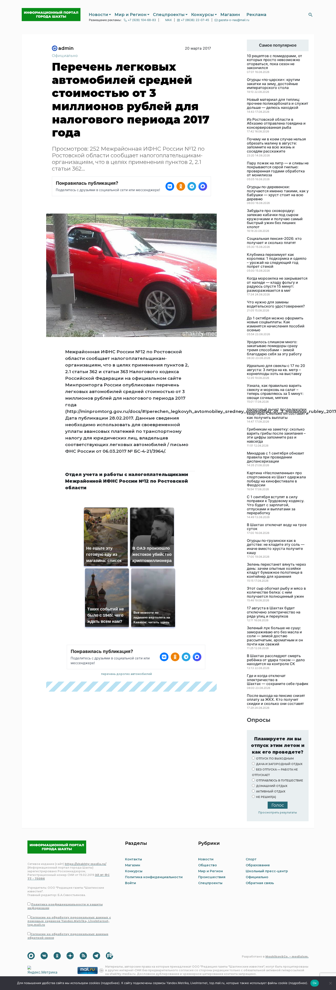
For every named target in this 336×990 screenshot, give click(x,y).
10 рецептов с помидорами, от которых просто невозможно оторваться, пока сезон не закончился (274, 62)
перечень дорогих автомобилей (126, 674)
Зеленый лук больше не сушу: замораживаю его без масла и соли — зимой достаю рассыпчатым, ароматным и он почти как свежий (275, 636)
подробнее (110, 983)
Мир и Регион (131, 14)
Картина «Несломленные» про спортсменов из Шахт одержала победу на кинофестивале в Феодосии (276, 479)
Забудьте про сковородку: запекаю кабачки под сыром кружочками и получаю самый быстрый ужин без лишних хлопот (275, 219)
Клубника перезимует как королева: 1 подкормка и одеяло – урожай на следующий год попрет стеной (277, 261)
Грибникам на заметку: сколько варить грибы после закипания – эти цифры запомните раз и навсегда (276, 435)
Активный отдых (270, 791)
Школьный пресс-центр (267, 871)
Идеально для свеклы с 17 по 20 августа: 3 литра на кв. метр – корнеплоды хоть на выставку (276, 370)
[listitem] (169, 186)
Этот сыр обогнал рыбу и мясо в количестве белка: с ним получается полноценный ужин (276, 592)
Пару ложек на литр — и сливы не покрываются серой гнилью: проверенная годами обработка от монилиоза (278, 169)
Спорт (251, 859)
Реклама (256, 14)
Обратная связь (260, 883)
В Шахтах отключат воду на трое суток (277, 527)
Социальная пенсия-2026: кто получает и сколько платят (274, 241)
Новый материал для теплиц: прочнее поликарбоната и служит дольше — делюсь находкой (277, 104)
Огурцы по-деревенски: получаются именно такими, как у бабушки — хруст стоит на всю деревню (278, 193)
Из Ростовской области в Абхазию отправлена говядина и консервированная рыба (276, 124)
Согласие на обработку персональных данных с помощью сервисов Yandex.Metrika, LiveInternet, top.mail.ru (69, 921)
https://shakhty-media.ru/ (85, 864)
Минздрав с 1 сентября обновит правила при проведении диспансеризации (275, 457)
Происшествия (211, 877)
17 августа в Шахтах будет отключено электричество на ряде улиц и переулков (273, 612)
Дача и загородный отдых (279, 764)
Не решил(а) (266, 797)
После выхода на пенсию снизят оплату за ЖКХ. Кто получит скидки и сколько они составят (276, 700)
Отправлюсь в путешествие (279, 780)
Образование (258, 865)
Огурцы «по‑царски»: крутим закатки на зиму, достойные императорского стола (273, 84)
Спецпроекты (169, 14)
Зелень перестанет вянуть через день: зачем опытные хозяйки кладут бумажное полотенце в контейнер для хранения (276, 570)
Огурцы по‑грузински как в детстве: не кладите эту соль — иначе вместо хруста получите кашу (275, 547)
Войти (130, 883)
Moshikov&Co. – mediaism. (287, 956)
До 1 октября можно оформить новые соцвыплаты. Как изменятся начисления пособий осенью (275, 324)
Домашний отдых (271, 786)
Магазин (230, 14)
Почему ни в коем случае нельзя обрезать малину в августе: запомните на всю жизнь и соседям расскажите (276, 145)
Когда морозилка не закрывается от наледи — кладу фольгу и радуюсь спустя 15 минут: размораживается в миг (277, 284)
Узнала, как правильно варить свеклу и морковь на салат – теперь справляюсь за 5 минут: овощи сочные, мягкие (275, 392)
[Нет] (330, 983)
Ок (315, 983)
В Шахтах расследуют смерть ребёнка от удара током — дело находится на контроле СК (276, 660)
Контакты (133, 859)
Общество (207, 865)
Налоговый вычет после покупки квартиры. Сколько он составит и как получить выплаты (277, 413)
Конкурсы (202, 14)
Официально (65, 56)
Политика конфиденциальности (154, 877)
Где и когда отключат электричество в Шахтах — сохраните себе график (277, 680)
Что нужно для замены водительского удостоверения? (276, 304)
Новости (98, 14)
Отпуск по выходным (275, 758)
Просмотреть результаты (277, 812)
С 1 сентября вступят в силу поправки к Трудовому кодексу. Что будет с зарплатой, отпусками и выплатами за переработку (275, 505)
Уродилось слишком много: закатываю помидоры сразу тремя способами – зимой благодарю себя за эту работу (274, 348)
